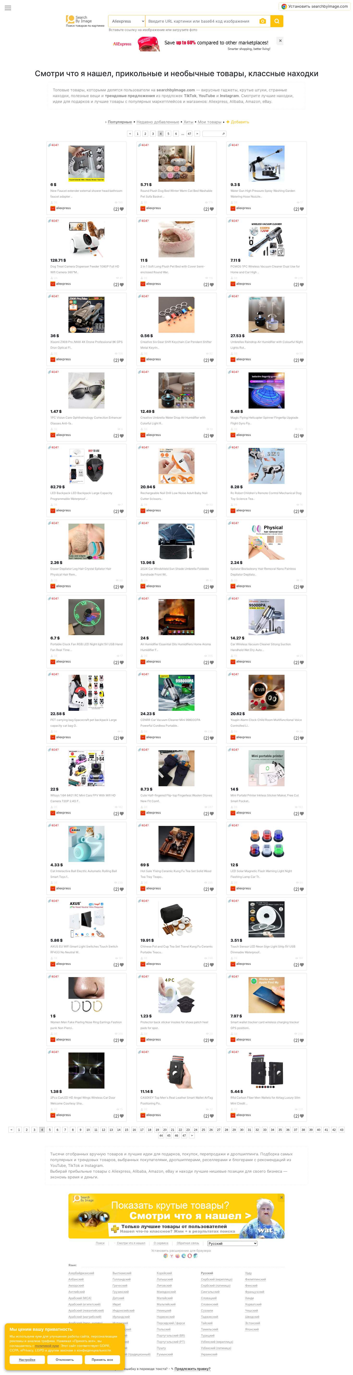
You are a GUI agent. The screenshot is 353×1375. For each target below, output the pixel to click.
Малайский (165, 1298)
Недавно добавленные (158, 121)
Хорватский (253, 1304)
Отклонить (65, 1360)
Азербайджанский (81, 1273)
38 (303, 1130)
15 (126, 1130)
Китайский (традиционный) (132, 1354)
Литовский (164, 1285)
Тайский (207, 1323)
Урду (248, 1273)
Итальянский (122, 1329)
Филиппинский (255, 1279)
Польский (163, 1329)
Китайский (120, 1348)
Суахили (207, 1310)
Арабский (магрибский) (84, 1317)
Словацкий (209, 1298)
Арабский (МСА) (79, 1298)
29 (234, 1130)
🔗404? (53, 145)
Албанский (76, 1279)
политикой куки (47, 1346)
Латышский (165, 1279)
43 (341, 1130)
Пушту (161, 1348)
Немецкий (164, 1310)
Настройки (27, 1360)
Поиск (100, 1243)
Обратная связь (188, 1243)
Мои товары (209, 121)
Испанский (120, 1323)
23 (188, 1130)
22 (180, 1130)
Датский (118, 1298)
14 (119, 1130)
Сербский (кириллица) (216, 1279)
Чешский (251, 1310)
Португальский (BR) (171, 1335)
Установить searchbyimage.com (318, 6)
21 (172, 1130)
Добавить (239, 121)
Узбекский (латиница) (216, 1348)
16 (134, 1130)
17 (142, 1130)
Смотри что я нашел (131, 1243)
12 (103, 1130)
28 (226, 1130)
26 (211, 1130)
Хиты (188, 121)
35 (280, 1130)
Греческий (120, 1285)
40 (318, 1130)
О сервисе (161, 1243)
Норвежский (166, 1317)
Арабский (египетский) (84, 1304)
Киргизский (121, 1342)
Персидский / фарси (171, 1323)
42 (334, 1130)
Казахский (120, 1335)
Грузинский (121, 1292)
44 (161, 1135)
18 (149, 1130)
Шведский (252, 1317)
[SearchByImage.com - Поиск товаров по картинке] (79, 19)
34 (272, 1130)
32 (257, 1130)
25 (203, 1130)
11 (95, 1130)
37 (295, 1130)
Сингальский (210, 1292)
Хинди (249, 1298)
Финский (251, 1285)
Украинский (209, 1354)
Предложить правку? (193, 1369)
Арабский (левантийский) (86, 1310)
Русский (207, 1273)
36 (288, 1130)
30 (241, 1130)
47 (189, 134)
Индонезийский (123, 1310)
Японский (252, 1329)
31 (249, 1130)
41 (326, 1130)
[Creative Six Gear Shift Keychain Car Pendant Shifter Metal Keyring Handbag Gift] (176, 315)
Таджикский (209, 1317)
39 (311, 1130)
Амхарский (76, 1285)
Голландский (122, 1279)
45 (168, 1135)
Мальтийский (166, 1304)
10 (88, 1130)
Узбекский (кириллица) (217, 1342)
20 (165, 1130)
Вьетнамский (122, 1273)
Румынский (165, 1354)
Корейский (164, 1273)
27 (218, 1130)
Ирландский (121, 1317)
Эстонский (252, 1323)
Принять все (102, 1360)
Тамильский (209, 1329)
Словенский (209, 1304)
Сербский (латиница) (216, 1285)
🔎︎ (223, 134)
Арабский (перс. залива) (85, 1323)
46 (176, 1135)
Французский (254, 1292)
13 (111, 1130)
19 (157, 1130)
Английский (76, 1292)
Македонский (166, 1292)
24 (195, 1130)
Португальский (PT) (171, 1342)
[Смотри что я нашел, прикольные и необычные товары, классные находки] (176, 1216)
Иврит (117, 1304)
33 (265, 1130)
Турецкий (207, 1335)
